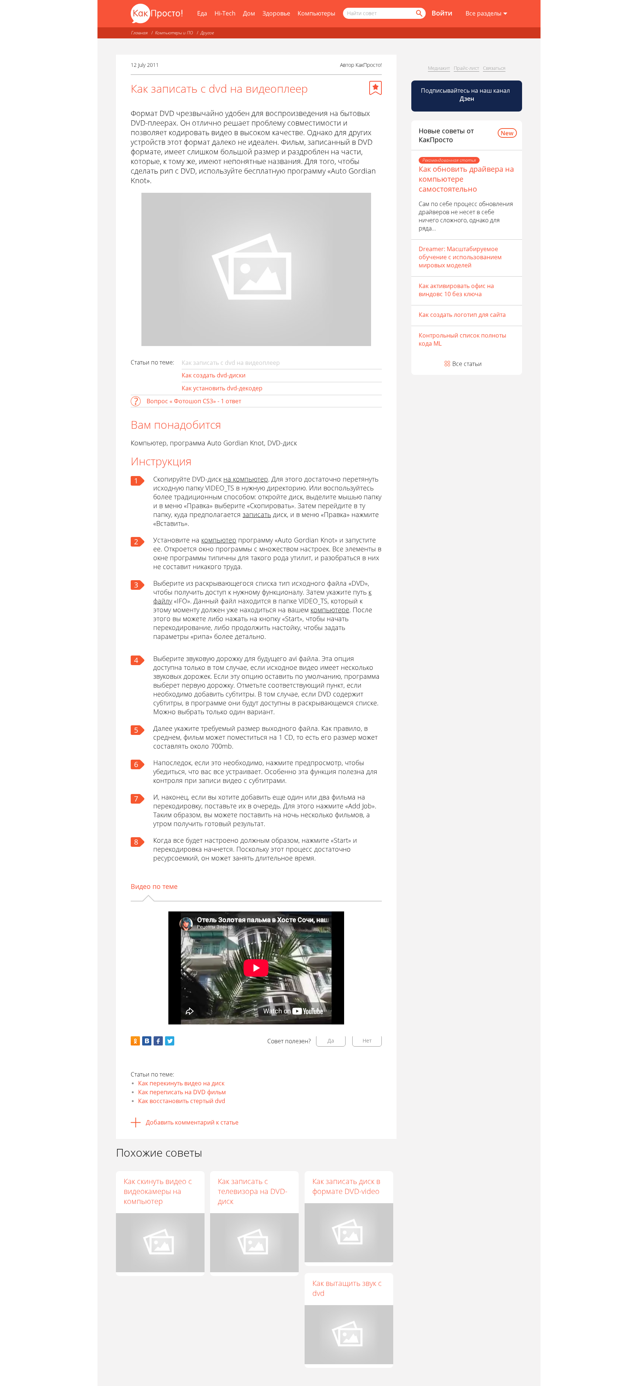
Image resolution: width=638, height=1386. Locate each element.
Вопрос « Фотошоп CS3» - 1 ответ (194, 401)
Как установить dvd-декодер (222, 388)
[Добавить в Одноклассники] (135, 1041)
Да (330, 1040)
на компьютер (245, 479)
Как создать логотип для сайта (462, 315)
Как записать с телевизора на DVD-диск (252, 1191)
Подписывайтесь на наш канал (466, 94)
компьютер (218, 539)
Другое (207, 33)
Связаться (494, 68)
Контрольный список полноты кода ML (462, 339)
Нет (367, 1040)
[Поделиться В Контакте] (146, 1041)
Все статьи (467, 364)
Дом (249, 13)
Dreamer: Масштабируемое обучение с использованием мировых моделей (460, 257)
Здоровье (276, 13)
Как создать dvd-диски (214, 375)
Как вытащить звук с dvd (347, 1288)
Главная (139, 33)
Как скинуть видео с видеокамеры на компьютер (158, 1191)
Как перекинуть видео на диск (181, 1083)
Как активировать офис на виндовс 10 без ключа (456, 290)
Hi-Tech (225, 13)
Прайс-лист (466, 68)
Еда (202, 13)
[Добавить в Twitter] (169, 1041)
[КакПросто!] (156, 13)
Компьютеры (316, 13)
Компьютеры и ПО (174, 33)
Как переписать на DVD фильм (182, 1092)
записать (257, 514)
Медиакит (439, 68)
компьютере (330, 609)
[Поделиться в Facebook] (158, 1041)
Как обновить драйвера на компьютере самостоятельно (466, 179)
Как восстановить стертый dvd (181, 1101)
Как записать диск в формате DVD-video (346, 1186)
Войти (442, 12)
